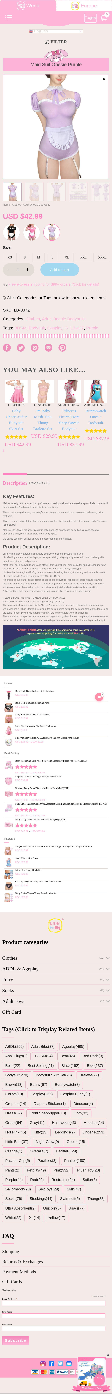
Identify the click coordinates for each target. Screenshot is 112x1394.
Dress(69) (13, 1113)
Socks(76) (13, 1198)
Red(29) (37, 1179)
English (40, 31)
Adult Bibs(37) (43, 1046)
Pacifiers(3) (47, 1160)
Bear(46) (67, 1056)
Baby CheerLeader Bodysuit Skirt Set (16, 420)
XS (10, 257)
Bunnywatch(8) (67, 1084)
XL (67, 257)
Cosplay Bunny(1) (75, 1094)
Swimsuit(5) (70, 1198)
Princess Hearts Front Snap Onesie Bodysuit (69, 420)
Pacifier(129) (66, 1151)
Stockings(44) (41, 1198)
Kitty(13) (41, 1132)
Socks (8, 990)
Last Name (7, 1325)
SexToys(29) (48, 1189)
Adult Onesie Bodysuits (36, 204)
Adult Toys (13, 1001)
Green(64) (13, 1122)
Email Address (9, 1299)
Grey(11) (37, 1122)
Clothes (16, 204)
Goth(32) (81, 1113)
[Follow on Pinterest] (62, 347)
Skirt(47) (74, 1189)
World (32, 5)
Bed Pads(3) (93, 1056)
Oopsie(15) (76, 1141)
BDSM (20, 328)
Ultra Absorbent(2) (20, 1208)
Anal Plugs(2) (16, 1056)
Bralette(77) (89, 1075)
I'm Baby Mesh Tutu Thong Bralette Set (42, 420)
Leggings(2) (65, 1132)
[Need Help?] (99, 697)
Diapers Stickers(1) (50, 1103)
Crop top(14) (15, 1103)
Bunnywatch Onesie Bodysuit (95, 417)
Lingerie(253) (93, 1132)
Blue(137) (95, 1065)
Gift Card (11, 1012)
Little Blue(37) (16, 1141)
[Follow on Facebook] (7, 347)
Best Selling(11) (41, 1065)
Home (6, 204)
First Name (7, 1312)
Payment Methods (19, 1271)
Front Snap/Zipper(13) (47, 1113)
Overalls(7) (39, 1151)
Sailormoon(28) (18, 1189)
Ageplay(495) (73, 1046)
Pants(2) (12, 1170)
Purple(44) (14, 1179)
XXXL (102, 257)
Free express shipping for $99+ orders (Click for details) (53, 284)
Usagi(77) (76, 1208)
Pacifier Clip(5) (17, 1160)
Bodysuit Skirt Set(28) (54, 1075)
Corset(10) (14, 1094)
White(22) (13, 1218)
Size (7, 247)
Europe (89, 5)
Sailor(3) (90, 1179)
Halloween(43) (64, 1122)
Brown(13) (14, 1084)
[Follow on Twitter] (21, 347)
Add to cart (59, 270)
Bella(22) (12, 1065)
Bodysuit (37, 328)
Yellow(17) (56, 1218)
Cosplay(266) (41, 1094)
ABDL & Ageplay (20, 968)
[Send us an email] (48, 347)
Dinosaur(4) (83, 1103)
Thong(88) (96, 1198)
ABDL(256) (14, 1046)
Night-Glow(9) (47, 1141)
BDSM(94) (44, 1056)
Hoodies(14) (94, 1122)
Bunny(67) (38, 1084)
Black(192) (70, 1065)
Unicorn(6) (52, 1208)
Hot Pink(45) (15, 1132)
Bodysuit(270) (16, 1075)
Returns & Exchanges (22, 1261)
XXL (83, 257)
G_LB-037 (74, 328)
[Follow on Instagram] (34, 347)
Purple (92, 328)
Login (90, 17)
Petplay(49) (36, 1170)
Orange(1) (13, 1151)
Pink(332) (62, 1170)
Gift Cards (12, 1281)
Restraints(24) (63, 1179)
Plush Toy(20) (88, 1170)
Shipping (10, 1251)
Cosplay (54, 328)
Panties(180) (74, 1160)
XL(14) (34, 1218)
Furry (7, 979)
